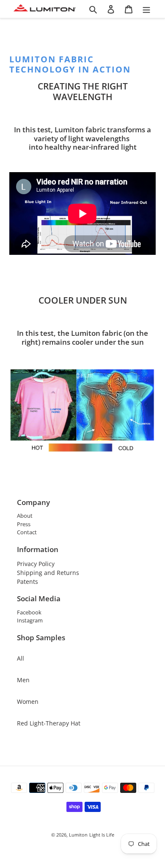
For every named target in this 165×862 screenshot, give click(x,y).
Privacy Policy (36, 564)
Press (23, 524)
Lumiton (78, 834)
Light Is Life (101, 834)
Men (23, 680)
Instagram (30, 620)
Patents (27, 581)
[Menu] (146, 9)
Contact (27, 532)
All (20, 658)
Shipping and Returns (48, 573)
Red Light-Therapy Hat (48, 723)
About (25, 515)
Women (27, 701)
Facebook (29, 612)
